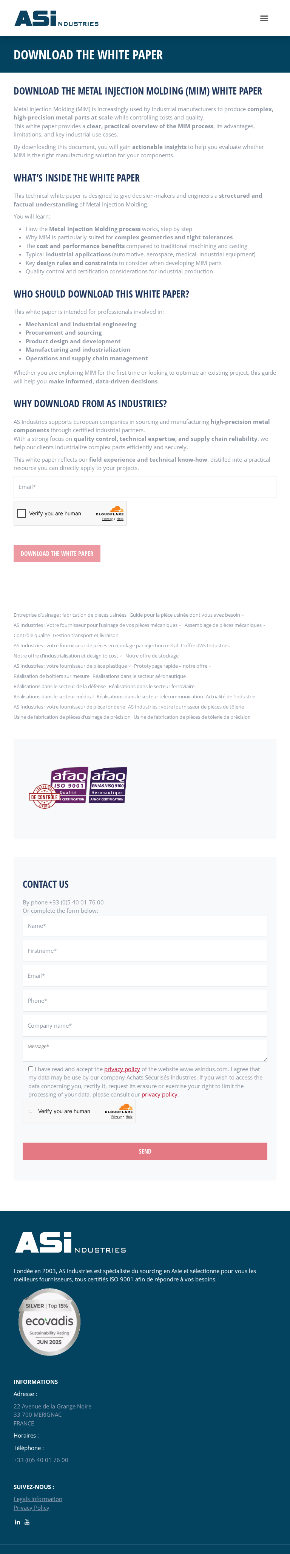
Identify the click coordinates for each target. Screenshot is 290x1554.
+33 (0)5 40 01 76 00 (41, 1460)
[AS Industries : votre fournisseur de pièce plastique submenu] (129, 665)
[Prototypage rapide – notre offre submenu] (209, 665)
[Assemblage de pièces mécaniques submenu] (264, 625)
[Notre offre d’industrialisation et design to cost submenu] (120, 655)
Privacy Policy (31, 1507)
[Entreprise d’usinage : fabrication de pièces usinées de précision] (56, 17)
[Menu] (263, 18)
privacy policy (122, 1069)
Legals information (38, 1499)
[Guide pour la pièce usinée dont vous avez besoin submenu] (242, 614)
